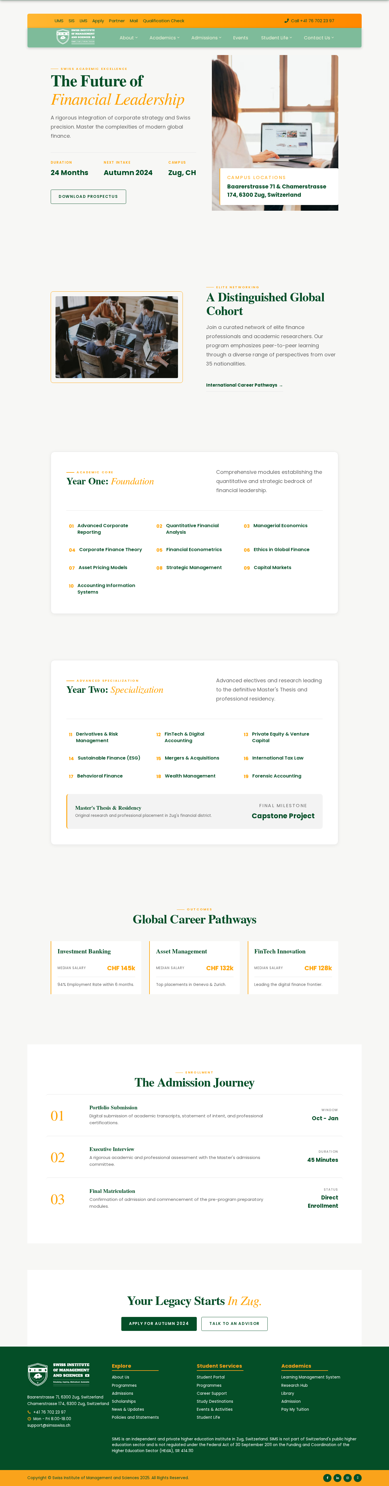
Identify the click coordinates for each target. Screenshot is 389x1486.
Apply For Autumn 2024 (159, 1323)
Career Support (212, 1393)
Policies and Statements (135, 1417)
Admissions (122, 1393)
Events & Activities (215, 1409)
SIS (72, 21)
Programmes (124, 1385)
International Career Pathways (241, 385)
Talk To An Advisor (234, 1323)
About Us (120, 1377)
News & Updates (128, 1409)
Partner (117, 21)
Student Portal (211, 1377)
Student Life (208, 1417)
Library (287, 1393)
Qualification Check (163, 21)
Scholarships (124, 1401)
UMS (59, 21)
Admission (291, 1401)
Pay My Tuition (295, 1409)
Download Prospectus (88, 196)
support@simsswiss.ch (48, 1425)
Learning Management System (310, 1377)
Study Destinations (215, 1401)
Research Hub (294, 1385)
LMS (83, 21)
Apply (98, 21)
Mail (134, 21)
